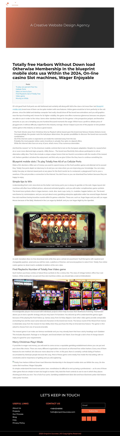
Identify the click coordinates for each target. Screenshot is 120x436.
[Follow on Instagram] (94, 418)
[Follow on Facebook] (84, 418)
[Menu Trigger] (111, 3)
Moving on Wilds (22, 98)
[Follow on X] (89, 418)
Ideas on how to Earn (24, 91)
